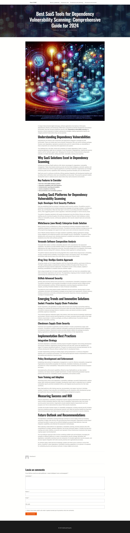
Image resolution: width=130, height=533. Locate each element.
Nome (27, 491)
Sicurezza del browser (72, 30)
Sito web (27, 504)
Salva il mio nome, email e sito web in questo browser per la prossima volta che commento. (50, 510)
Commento (28, 476)
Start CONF (33, 2)
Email (27, 497)
